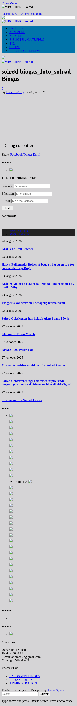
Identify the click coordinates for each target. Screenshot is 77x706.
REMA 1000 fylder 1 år (17, 349)
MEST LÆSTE (19, 234)
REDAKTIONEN (21, 679)
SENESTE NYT (20, 230)
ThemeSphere (56, 690)
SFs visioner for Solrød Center (22, 400)
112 (12, 43)
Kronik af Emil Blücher (17, 249)
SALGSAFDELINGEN (24, 676)
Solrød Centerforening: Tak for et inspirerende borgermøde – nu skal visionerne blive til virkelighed (36, 382)
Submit (44, 693)
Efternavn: (8, 193)
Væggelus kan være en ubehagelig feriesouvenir (33, 303)
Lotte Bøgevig (15, 92)
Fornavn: (7, 186)
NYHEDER (16, 28)
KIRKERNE (16, 36)
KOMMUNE (17, 32)
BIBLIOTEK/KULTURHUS (26, 40)
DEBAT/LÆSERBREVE (25, 51)
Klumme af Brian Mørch (18, 334)
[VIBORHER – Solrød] (17, 21)
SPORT (14, 47)
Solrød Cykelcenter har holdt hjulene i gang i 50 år (35, 318)
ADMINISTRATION (23, 683)
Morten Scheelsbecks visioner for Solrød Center (33, 365)
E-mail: (6, 200)
